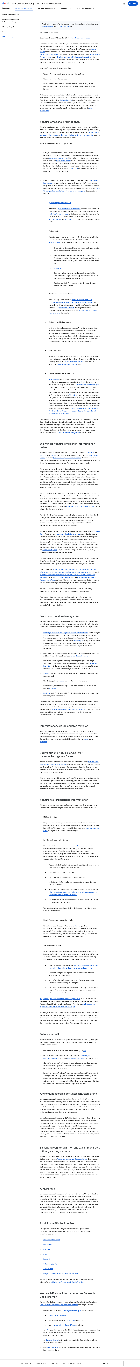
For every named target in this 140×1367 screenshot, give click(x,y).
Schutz (52, 455)
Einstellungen (78, 640)
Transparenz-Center (74, 1363)
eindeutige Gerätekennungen (59, 214)
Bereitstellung (89, 452)
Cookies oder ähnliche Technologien (87, 385)
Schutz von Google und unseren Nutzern (67, 458)
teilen (86, 739)
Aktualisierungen (8, 37)
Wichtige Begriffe (8, 27)
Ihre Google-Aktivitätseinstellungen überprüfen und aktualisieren (65, 633)
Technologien (65, 8)
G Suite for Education (50, 1264)
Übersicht (6, 8)
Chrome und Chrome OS (51, 1240)
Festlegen (46, 693)
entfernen (43, 742)
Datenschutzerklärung (24, 8)
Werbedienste (74, 395)
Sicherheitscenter (52, 1347)
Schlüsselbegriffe (66, 100)
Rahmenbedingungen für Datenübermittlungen (11, 21)
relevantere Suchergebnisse (49, 54)
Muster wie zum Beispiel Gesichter (66, 1325)
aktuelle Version (47, 26)
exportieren (53, 688)
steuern (61, 681)
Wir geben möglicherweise (49, 999)
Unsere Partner (54, 379)
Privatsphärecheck (52, 1340)
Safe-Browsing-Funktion (75, 1058)
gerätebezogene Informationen (60, 203)
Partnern (78, 926)
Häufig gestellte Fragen (85, 8)
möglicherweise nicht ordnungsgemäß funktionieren (69, 709)
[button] (124, 3)
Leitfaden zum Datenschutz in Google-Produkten (67, 1282)
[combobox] (112, 1363)
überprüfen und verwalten (80, 656)
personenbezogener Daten (58, 158)
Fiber (45, 1254)
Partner (5, 32)
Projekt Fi (46, 1259)
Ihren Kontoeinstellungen (62, 577)
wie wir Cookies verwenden (58, 1315)
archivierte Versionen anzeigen (80, 38)
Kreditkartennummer (63, 161)
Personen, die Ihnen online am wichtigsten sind (77, 135)
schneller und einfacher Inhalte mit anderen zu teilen (74, 57)
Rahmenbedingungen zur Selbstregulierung (72, 1159)
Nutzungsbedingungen (47, 8)
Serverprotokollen (55, 242)
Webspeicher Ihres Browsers (74, 361)
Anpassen (46, 673)
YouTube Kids (48, 1269)
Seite (48, 1330)
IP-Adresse (58, 268)
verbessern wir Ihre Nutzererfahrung (67, 534)
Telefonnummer (70, 219)
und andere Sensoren (66, 308)
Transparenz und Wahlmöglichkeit (68, 433)
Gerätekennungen (55, 219)
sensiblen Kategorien (50, 550)
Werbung (71, 1320)
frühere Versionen (63, 26)
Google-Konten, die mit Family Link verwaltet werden (61, 1273)
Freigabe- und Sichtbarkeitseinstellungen (80, 506)
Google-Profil (73, 168)
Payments (47, 1249)
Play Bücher (47, 1245)
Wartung (43, 455)
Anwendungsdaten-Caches (67, 364)
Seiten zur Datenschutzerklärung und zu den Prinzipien (59, 1305)
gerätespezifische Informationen (69, 209)
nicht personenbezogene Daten (69, 999)
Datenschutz (41, 1363)
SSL (84, 1051)
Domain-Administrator (79, 846)
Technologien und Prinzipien (71, 1311)
